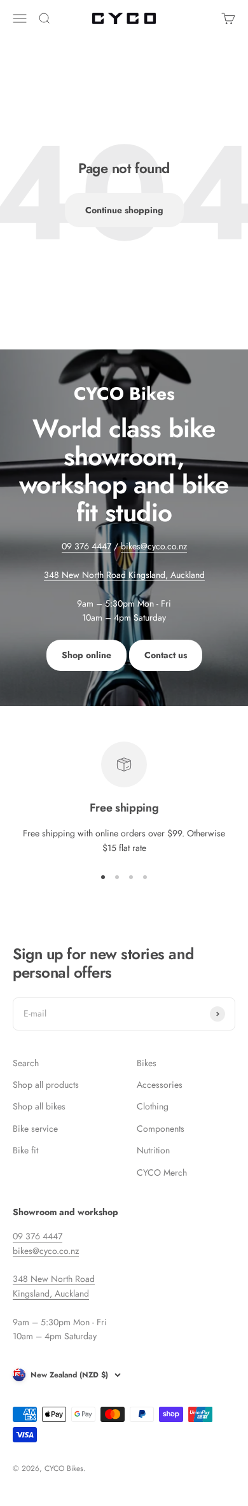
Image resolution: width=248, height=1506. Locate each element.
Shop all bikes (39, 1106)
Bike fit (25, 1150)
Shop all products (46, 1084)
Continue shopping (124, 210)
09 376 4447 (86, 546)
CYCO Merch (162, 1172)
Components (160, 1128)
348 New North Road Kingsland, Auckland (124, 574)
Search (26, 1063)
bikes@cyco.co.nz (154, 546)
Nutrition (153, 1150)
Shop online (86, 655)
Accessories (160, 1084)
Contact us (165, 655)
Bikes (146, 1063)
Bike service (35, 1128)
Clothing (153, 1106)
